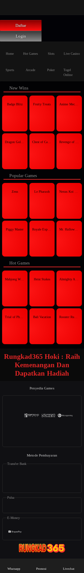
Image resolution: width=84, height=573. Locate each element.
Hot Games (30, 53)
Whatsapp (13, 568)
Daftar (20, 25)
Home (10, 53)
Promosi (41, 568)
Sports (10, 70)
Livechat (68, 568)
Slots (51, 53)
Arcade (30, 70)
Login (21, 36)
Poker (51, 70)
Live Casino (72, 53)
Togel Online (68, 72)
